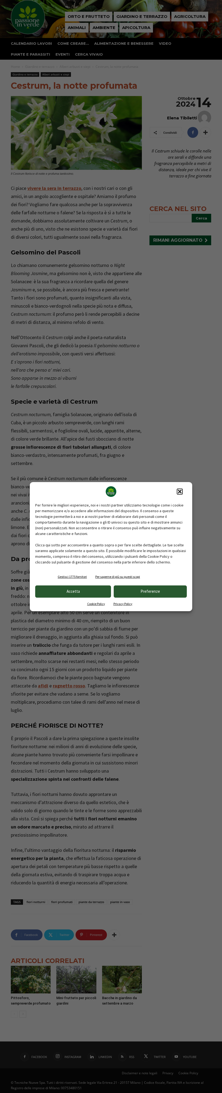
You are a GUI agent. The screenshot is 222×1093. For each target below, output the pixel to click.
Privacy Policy (122, 604)
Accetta (73, 591)
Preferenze (150, 591)
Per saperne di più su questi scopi (117, 577)
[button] (179, 491)
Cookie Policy (96, 604)
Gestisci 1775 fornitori (72, 577)
